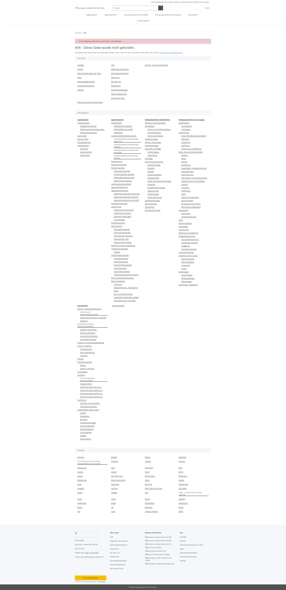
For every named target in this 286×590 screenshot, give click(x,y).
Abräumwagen (186, 275)
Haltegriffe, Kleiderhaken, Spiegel (126, 297)
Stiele (183, 194)
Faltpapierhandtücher (88, 126)
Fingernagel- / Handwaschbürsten (194, 168)
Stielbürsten (185, 191)
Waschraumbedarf (118, 281)
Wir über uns (116, 81)
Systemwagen (184, 272)
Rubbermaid (183, 484)
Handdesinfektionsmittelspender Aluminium (126, 140)
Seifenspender (116, 226)
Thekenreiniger (153, 194)
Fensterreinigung (185, 223)
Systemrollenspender (122, 271)
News (79, 77)
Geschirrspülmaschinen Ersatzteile (93, 318)
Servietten (81, 375)
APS (78, 511)
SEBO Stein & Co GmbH (153, 488)
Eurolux (80, 472)
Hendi (147, 472)
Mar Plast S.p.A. (117, 476)
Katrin (181, 472)
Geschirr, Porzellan (87, 368)
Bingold (114, 457)
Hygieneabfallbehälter (119, 187)
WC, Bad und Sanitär (152, 210)
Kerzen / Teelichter (84, 346)
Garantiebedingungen (119, 90)
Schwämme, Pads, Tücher (188, 255)
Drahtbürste (185, 165)
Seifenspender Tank (121, 239)
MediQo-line (82, 480)
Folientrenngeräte (87, 429)
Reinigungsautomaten (189, 243)
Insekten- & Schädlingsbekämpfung (90, 343)
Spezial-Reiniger (151, 204)
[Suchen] (160, 8)
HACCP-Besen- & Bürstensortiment (194, 178)
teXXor (181, 507)
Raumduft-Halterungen (122, 216)
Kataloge (80, 65)
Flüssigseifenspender (122, 229)
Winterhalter (149, 503)
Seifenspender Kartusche (123, 236)
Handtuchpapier (83, 123)
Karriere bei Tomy (118, 98)
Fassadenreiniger (151, 139)
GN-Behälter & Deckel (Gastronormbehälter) (85, 325)
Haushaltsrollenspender (123, 265)
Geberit (114, 472)
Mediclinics (183, 476)
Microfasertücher (187, 259)
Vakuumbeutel (85, 439)
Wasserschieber (187, 200)
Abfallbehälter (116, 123)
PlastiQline (115, 484)
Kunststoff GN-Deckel (88, 339)
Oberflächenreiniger (152, 200)
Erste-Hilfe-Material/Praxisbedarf (193, 136)
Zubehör (117, 252)
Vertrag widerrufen (90, 578)
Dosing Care (81, 468)
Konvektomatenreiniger (156, 188)
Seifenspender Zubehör (123, 242)
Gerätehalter (183, 226)
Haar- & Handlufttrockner (123, 294)
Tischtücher (81, 400)
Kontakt (80, 69)
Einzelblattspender (121, 258)
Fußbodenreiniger (151, 145)
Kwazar (80, 476)
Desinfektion (149, 126)
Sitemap (80, 90)
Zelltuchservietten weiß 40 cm (91, 397)
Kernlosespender (120, 268)
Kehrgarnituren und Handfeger (193, 181)
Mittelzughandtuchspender (124, 177)
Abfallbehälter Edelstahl (123, 126)
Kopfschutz (185, 145)
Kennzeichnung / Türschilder (125, 300)
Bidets (116, 291)
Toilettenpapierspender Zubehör (126, 275)
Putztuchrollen (82, 139)
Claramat (114, 461)
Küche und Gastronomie (154, 162)
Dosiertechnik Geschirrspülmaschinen (89, 313)
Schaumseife (152, 155)
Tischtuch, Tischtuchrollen (90, 403)
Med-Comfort (150, 476)
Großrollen (84, 149)
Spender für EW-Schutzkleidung (123, 245)
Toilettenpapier (83, 145)
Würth (79, 507)
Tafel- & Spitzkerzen (87, 352)
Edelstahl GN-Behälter (88, 330)
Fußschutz (185, 139)
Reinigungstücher (84, 142)
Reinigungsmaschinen (187, 236)
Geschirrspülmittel (155, 175)
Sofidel (79, 492)
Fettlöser (151, 171)
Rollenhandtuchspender (123, 181)
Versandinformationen (85, 86)
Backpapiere (84, 416)
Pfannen (80, 359)
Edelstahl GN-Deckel (87, 333)
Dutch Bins (149, 468)
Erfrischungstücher (87, 426)
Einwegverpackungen (88, 423)
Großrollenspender (121, 262)
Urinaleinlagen (119, 220)
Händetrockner (116, 161)
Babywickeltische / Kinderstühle (126, 288)
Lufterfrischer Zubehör (122, 213)
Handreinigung (153, 152)
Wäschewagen (186, 281)
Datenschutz (116, 86)
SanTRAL (114, 488)
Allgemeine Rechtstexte (120, 69)
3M (112, 507)
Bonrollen (83, 419)
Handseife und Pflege (153, 149)
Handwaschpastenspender (121, 184)
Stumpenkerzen (86, 349)
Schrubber (185, 188)
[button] (193, 8)
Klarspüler (151, 184)
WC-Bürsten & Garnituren (191, 204)
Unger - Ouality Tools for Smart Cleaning (190, 493)
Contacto (182, 461)
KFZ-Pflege (149, 158)
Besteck (83, 365)
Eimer (181, 220)
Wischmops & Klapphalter (191, 207)
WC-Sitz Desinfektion (155, 136)
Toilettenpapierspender (120, 255)
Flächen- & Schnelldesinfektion (159, 129)
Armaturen (118, 284)
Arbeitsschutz (184, 132)
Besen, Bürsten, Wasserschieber (191, 152)
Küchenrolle (81, 136)
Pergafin (83, 436)
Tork (146, 492)
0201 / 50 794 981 (92, 553)
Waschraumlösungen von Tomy (89, 73)
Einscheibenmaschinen (190, 239)
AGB (112, 65)
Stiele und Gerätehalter (190, 197)
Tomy (113, 511)
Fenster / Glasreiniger (153, 142)
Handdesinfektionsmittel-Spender (124, 136)
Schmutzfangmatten (186, 252)
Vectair (147, 499)
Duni (113, 468)
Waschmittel (149, 207)
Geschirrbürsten (187, 175)
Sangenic (80, 488)
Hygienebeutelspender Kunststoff (126, 200)
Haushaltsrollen (86, 152)
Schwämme (185, 265)
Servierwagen (82, 372)
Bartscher (148, 507)
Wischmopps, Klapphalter (188, 285)
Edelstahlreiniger (154, 165)
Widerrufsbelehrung (118, 94)
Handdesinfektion (154, 132)
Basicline (80, 457)
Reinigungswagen (188, 278)
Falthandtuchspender (122, 171)
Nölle (79, 484)
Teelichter (84, 355)
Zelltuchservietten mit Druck (90, 387)
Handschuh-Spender (119, 165)
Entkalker (151, 168)
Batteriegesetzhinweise (120, 73)
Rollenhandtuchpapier (88, 132)
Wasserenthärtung (155, 197)
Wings (113, 503)
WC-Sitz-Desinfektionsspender (122, 278)
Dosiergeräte (183, 210)
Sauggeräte (185, 246)
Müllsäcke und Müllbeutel (188, 233)
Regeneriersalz (153, 191)
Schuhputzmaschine (189, 249)
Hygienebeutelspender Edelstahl (126, 197)
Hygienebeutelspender (119, 190)
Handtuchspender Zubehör (124, 174)
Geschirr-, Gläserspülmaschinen (89, 309)
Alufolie (83, 413)
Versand (102, 582)
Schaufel (184, 184)
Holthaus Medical (151, 511)
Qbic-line (148, 484)
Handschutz (185, 142)
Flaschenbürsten (187, 171)
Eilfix (180, 468)
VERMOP (182, 499)
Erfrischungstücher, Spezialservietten (87, 379)
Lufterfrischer (116, 207)
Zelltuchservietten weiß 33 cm (91, 393)
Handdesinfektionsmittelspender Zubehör (126, 157)
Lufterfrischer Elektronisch (124, 210)
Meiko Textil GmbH (118, 480)
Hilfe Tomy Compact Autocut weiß (90, 102)
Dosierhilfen (185, 213)
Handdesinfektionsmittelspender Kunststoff (126, 151)
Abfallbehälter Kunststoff (123, 129)
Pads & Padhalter (187, 262)
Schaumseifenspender (122, 232)
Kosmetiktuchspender (119, 203)
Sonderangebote (118, 305)
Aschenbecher (186, 126)
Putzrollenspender (118, 223)
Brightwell (182, 457)
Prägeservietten (86, 384)
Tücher (184, 268)
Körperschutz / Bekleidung (191, 149)
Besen (183, 158)
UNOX (79, 499)
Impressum (115, 77)
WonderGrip (183, 503)
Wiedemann (81, 503)
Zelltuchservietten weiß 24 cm (91, 390)
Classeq (148, 461)
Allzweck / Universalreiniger (155, 123)
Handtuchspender (118, 168)
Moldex (181, 480)
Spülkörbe (84, 321)
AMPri (181, 511)
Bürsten (184, 162)
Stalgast (114, 492)
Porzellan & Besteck (84, 362)
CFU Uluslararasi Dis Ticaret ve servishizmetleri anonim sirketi (89, 462)
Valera (113, 499)
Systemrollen (85, 155)
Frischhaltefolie (86, 432)
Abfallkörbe (118, 132)
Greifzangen (185, 129)
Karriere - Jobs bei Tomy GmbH (156, 65)
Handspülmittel (153, 178)
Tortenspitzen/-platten (88, 406)
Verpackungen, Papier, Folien (88, 410)
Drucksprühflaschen (188, 217)
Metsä (147, 480)
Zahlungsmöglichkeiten (86, 81)
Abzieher (184, 155)
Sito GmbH (183, 488)
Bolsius (147, 457)
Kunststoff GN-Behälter (89, 336)
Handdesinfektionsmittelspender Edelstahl (126, 146)
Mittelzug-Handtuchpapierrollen (92, 129)
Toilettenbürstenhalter (119, 249)
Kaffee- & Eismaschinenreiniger (159, 181)
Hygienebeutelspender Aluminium (127, 194)
